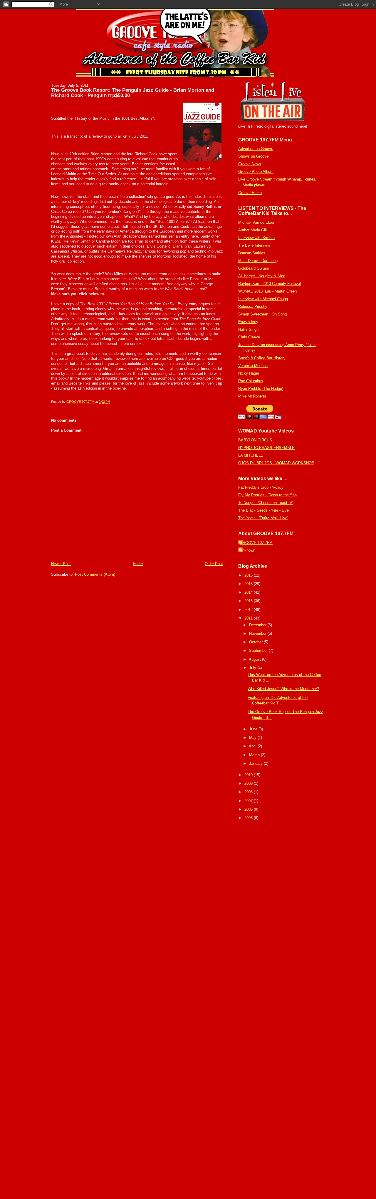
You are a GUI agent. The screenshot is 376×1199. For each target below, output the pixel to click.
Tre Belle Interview (254, 245)
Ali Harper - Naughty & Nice (261, 276)
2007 (249, 801)
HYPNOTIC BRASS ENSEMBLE (266, 447)
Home (138, 564)
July (253, 668)
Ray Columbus (250, 381)
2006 (249, 809)
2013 (249, 601)
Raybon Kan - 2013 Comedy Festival (269, 283)
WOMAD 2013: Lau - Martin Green (267, 291)
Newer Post (61, 564)
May (253, 737)
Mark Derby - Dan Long (258, 260)
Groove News (249, 164)
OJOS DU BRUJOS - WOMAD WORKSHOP (276, 463)
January (256, 763)
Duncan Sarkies (251, 253)
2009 (249, 783)
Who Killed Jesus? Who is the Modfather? (283, 689)
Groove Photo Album (255, 171)
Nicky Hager (248, 373)
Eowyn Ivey (248, 322)
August (255, 659)
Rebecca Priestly (252, 306)
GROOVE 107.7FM (256, 542)
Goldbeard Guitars (253, 268)
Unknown (247, 550)
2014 (249, 592)
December (258, 625)
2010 (249, 775)
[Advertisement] (255, 914)
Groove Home (250, 193)
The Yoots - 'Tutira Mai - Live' (263, 518)
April (253, 746)
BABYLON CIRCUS (255, 440)
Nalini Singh (248, 329)
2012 (249, 609)
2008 (249, 792)
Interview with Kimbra (256, 238)
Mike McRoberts (252, 396)
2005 (249, 818)
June (253, 729)
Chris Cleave (249, 337)
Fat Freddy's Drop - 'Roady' (261, 487)
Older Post (214, 564)
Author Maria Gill (252, 230)
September (259, 650)
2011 (249, 618)
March (255, 755)
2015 (249, 584)
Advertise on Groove (255, 148)
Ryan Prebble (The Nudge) (260, 388)
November (258, 633)
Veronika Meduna (253, 365)
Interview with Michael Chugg (263, 299)
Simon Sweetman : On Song (262, 314)
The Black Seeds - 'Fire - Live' (263, 510)
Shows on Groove (253, 156)
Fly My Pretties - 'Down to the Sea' (267, 495)
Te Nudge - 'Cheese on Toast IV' (265, 502)
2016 (249, 575)
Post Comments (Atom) (95, 574)
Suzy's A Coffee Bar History (262, 358)
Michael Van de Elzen (256, 222)
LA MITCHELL (250, 455)
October (256, 642)
